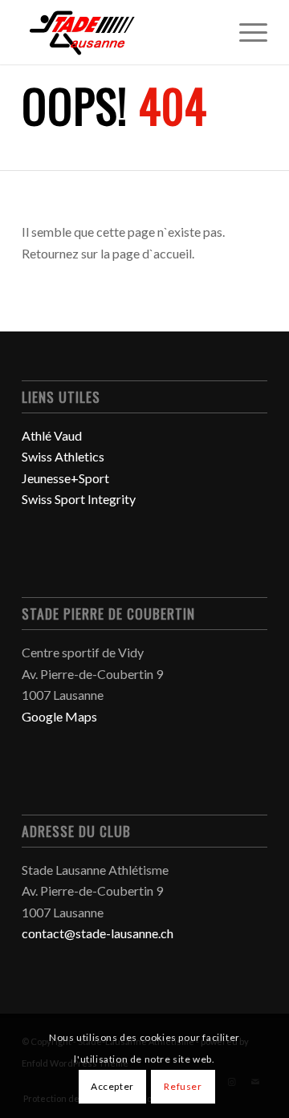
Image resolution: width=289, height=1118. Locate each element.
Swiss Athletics (63, 456)
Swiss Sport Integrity (79, 498)
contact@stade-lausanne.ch (97, 933)
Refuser (182, 1086)
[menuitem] (245, 32)
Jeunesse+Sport (65, 478)
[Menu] (245, 32)
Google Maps (59, 716)
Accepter (112, 1086)
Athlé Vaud (52, 435)
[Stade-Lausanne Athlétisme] (120, 32)
